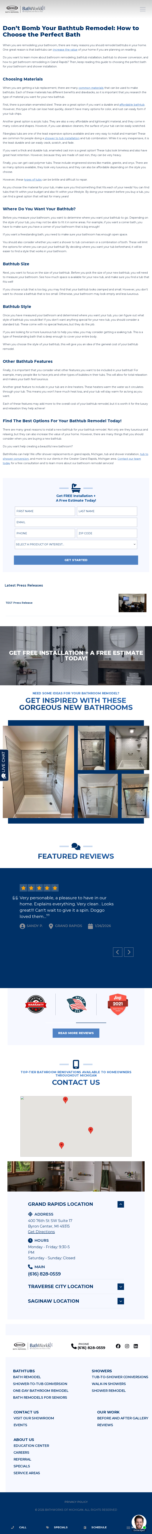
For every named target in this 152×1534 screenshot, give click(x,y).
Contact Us (26, 1412)
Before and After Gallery (122, 1418)
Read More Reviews (76, 1033)
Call (23, 1527)
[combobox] (76, 544)
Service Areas (27, 1473)
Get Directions (41, 1232)
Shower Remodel (109, 1391)
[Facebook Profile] (118, 1346)
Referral (22, 1459)
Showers (102, 1371)
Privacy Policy (76, 1502)
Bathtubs (24, 1371)
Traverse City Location (60, 1286)
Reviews (105, 1425)
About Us (24, 1439)
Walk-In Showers (109, 1384)
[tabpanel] (76, 772)
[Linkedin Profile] (136, 1346)
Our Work (108, 1412)
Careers (21, 1453)
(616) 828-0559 (44, 1274)
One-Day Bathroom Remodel (40, 1391)
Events (20, 1425)
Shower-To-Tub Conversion (40, 1384)
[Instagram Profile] (127, 1346)
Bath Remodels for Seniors (40, 1398)
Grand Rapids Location (60, 1204)
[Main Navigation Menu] (142, 9)
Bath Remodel (27, 1377)
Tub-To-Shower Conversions (120, 1377)
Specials (22, 1466)
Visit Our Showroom (34, 1418)
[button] (61, 1145)
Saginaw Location (53, 1301)
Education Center (31, 1446)
